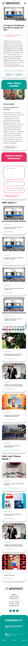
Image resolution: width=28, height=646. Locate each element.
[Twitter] (17, 610)
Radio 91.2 (18, 126)
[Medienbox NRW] (14, 620)
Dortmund (19, 35)
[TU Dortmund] (14, 634)
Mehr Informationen (10, 147)
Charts (16, 70)
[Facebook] (10, 610)
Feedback (18, 74)
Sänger (21, 49)
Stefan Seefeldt (13, 35)
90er (12, 70)
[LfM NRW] (14, 627)
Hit (13, 70)
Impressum (24, 640)
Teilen (9, 74)
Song (23, 70)
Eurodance (5, 70)
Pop (9, 70)
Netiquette (14, 640)
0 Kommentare (11, 36)
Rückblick (20, 70)
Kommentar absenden (11, 196)
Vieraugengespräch (9, 118)
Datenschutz (4, 640)
